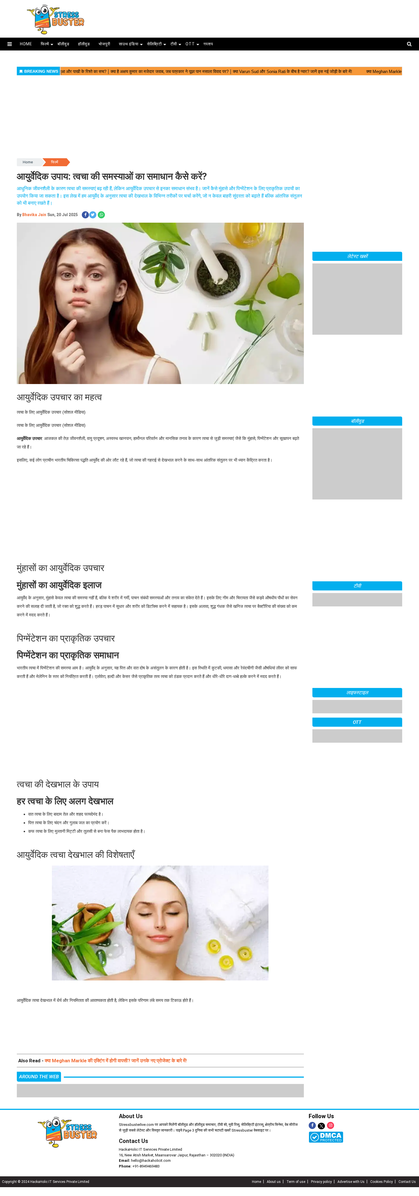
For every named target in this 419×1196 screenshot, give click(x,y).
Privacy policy (321, 1182)
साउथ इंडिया (129, 44)
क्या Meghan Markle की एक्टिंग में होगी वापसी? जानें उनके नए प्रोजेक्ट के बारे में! (116, 1060)
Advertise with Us (351, 1182)
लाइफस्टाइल (357, 752)
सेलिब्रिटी (154, 44)
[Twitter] (321, 1126)
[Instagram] (330, 1125)
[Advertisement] (257, 17)
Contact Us (133, 1141)
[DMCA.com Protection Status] (326, 1137)
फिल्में (45, 44)
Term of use (295, 1182)
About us (274, 1182)
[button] (9, 44)
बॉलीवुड (64, 44)
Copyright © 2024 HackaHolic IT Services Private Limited (45, 1182)
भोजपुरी (104, 44)
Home (28, 162)
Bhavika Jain (34, 214)
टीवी (173, 44)
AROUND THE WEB (39, 1076)
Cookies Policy (381, 1182)
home (26, 44)
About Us (131, 1116)
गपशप (208, 44)
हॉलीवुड (84, 44)
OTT (190, 44)
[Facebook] (312, 1125)
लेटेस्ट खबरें (357, 256)
